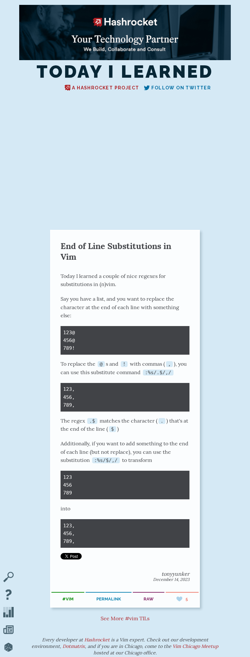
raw (149, 599)
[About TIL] (8, 595)
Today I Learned (125, 72)
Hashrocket (97, 640)
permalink (108, 599)
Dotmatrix (73, 646)
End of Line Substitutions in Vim (116, 251)
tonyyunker (175, 574)
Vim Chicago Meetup (195, 646)
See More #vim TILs (125, 618)
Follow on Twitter (181, 87)
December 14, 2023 (171, 579)
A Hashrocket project (105, 87)
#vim (68, 599)
